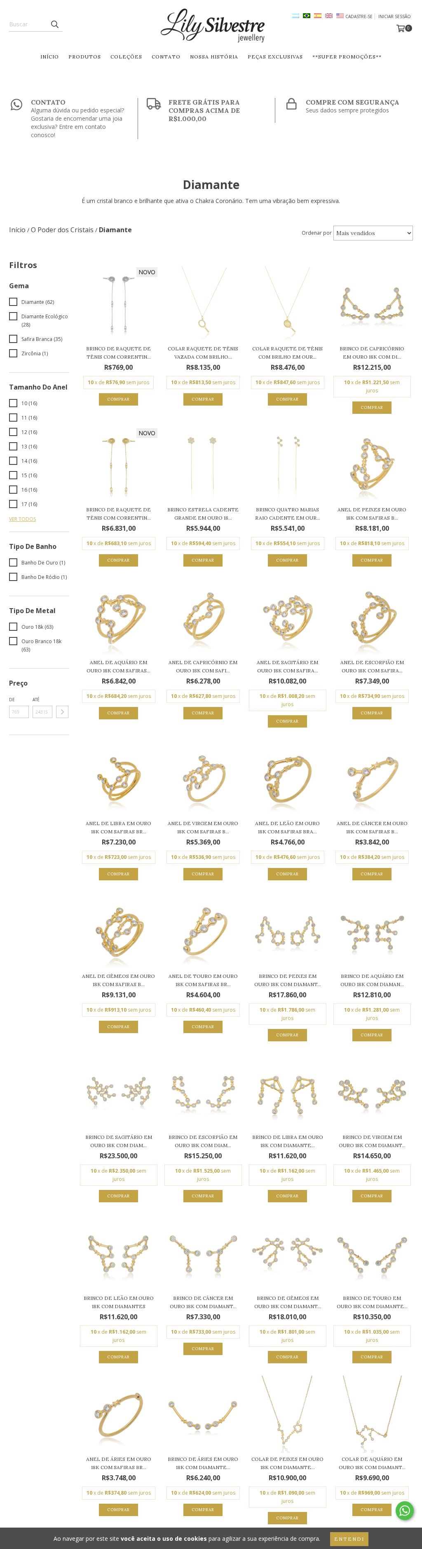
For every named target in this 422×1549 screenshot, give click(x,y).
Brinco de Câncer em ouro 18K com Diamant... (203, 1302)
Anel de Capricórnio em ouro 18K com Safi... (203, 666)
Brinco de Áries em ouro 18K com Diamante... (203, 1463)
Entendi (349, 1539)
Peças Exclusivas (275, 57)
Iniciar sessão (394, 16)
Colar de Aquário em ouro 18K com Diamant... (372, 1463)
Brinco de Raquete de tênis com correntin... (118, 352)
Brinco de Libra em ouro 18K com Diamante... (287, 1141)
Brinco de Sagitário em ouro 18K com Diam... (118, 1141)
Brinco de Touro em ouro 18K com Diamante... (372, 1302)
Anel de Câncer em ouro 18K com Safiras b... (372, 827)
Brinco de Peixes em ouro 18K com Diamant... (287, 980)
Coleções (126, 57)
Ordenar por (317, 232)
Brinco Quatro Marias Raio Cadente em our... (287, 513)
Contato (166, 57)
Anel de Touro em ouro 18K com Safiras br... (203, 980)
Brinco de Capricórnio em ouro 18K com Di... (372, 352)
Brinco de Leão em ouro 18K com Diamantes (119, 1302)
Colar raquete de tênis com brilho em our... (287, 352)
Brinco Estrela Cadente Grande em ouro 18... (203, 513)
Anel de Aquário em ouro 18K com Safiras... (118, 666)
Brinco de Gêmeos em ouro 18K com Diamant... (287, 1302)
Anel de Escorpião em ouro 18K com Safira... (372, 666)
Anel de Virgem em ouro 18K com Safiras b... (203, 827)
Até (36, 699)
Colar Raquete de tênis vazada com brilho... (203, 352)
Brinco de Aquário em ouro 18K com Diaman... (372, 980)
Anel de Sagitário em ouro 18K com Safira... (287, 666)
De (12, 699)
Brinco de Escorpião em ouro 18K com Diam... (203, 1141)
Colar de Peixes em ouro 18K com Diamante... (287, 1463)
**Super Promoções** (347, 57)
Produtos (84, 57)
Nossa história (214, 57)
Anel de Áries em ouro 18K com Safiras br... (118, 1463)
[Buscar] (54, 24)
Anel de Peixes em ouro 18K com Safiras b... (372, 513)
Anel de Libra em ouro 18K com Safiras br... (118, 827)
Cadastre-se (359, 16)
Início (49, 57)
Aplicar (62, 712)
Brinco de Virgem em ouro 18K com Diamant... (372, 1141)
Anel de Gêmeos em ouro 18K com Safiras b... (118, 980)
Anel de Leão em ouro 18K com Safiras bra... (287, 827)
